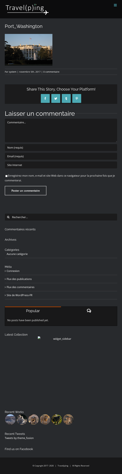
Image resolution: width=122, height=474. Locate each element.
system (12, 71)
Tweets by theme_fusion (19, 438)
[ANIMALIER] (68, 419)
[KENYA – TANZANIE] (45, 419)
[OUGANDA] (56, 419)
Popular (33, 310)
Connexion (13, 271)
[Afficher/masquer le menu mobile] (115, 5)
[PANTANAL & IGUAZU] (33, 419)
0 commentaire (51, 71)
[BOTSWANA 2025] (21, 419)
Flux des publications (19, 279)
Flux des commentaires (20, 287)
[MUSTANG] (10, 419)
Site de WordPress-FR (19, 295)
